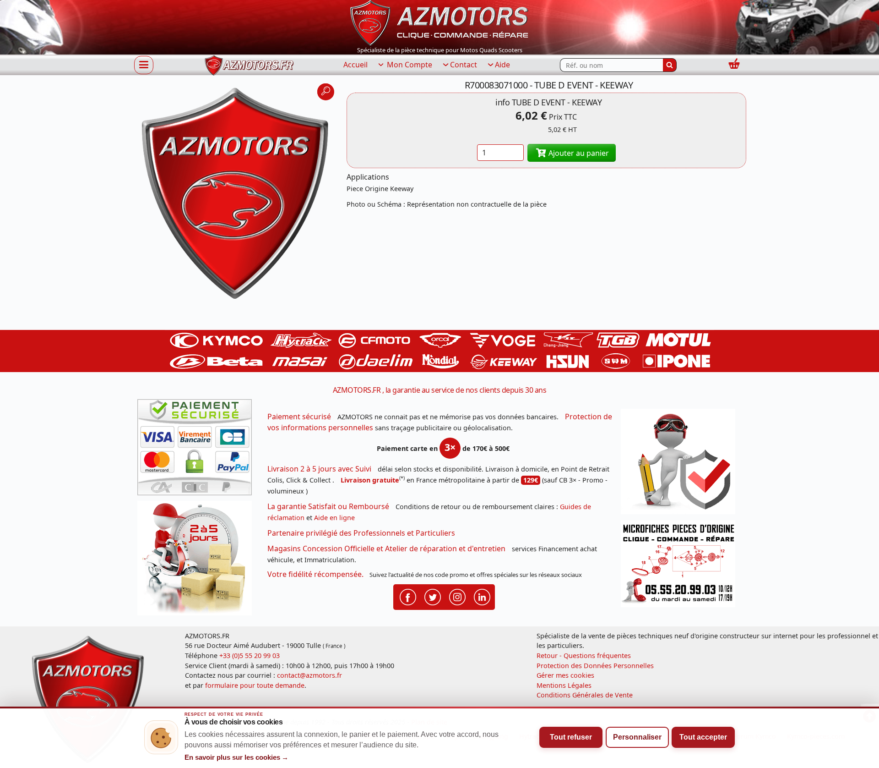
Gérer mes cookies (565, 675)
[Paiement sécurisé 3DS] (197, 450)
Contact (463, 65)
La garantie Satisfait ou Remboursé (328, 506)
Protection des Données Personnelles (595, 665)
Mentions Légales (564, 685)
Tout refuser (571, 737)
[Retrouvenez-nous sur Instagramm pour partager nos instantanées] (457, 596)
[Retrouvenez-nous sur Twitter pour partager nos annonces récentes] (432, 596)
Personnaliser (637, 737)
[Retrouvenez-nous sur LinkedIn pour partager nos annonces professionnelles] (482, 596)
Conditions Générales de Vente (585, 695)
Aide (502, 65)
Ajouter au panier (578, 153)
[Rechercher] (670, 65)
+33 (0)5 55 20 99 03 (249, 655)
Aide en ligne (334, 517)
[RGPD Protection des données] (681, 464)
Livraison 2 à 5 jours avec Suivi (319, 469)
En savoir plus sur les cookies (236, 757)
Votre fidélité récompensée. (315, 574)
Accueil (355, 65)
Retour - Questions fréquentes (584, 655)
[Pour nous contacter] (681, 566)
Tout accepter (703, 737)
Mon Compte (408, 65)
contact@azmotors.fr (309, 675)
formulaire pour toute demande (254, 685)
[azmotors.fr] (249, 65)
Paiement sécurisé (299, 416)
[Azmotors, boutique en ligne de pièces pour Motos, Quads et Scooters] (439, 22)
